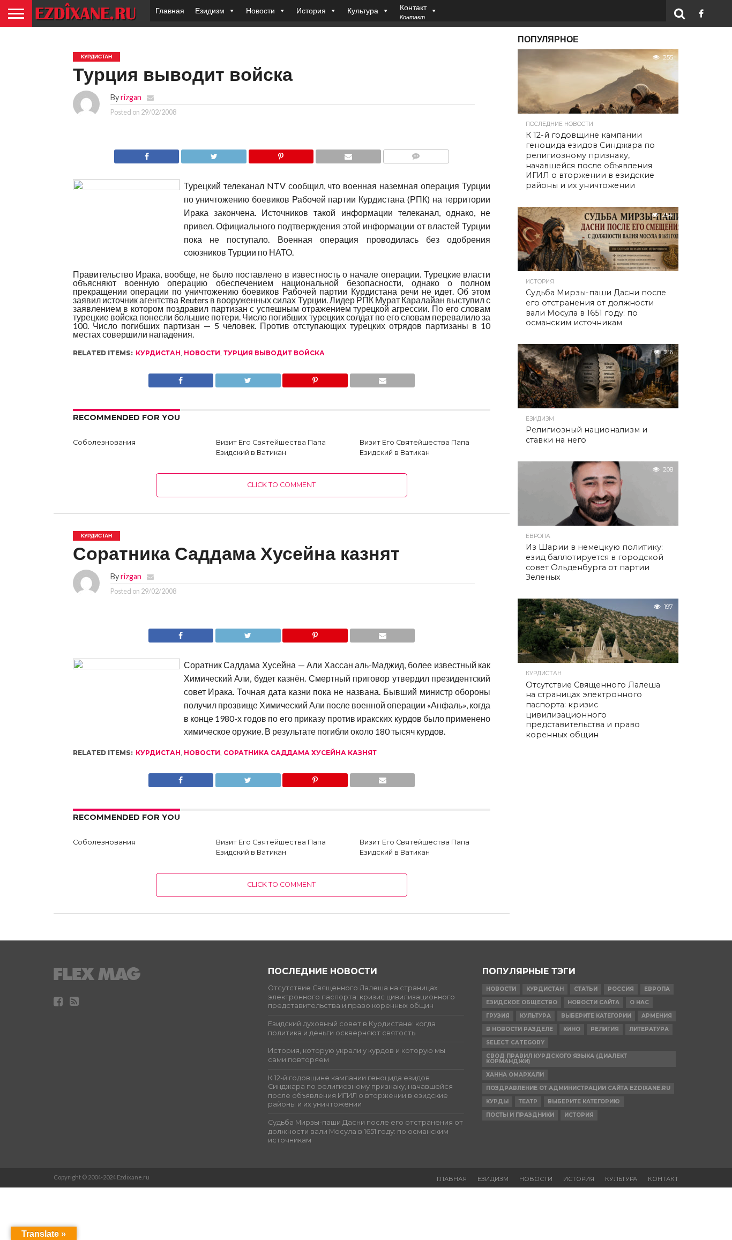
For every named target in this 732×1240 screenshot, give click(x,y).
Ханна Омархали (515, 1074)
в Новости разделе (519, 1029)
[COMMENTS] (416, 153)
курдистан (158, 353)
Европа (657, 988)
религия (605, 1029)
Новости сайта (593, 1002)
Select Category (515, 1042)
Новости (260, 10)
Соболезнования (104, 442)
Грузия (498, 1015)
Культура (362, 10)
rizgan (131, 97)
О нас (639, 1002)
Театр (528, 1101)
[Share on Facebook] (147, 153)
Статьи (585, 988)
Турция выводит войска (274, 353)
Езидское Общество (521, 1002)
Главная (169, 10)
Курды (497, 1101)
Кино (571, 1029)
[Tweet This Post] (213, 153)
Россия (621, 988)
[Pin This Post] (280, 153)
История (311, 10)
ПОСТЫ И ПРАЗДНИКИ (520, 1114)
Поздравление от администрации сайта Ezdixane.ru (578, 1088)
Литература (649, 1029)
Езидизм (210, 10)
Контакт (663, 1179)
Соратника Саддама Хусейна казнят (300, 753)
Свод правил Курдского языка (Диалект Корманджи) (556, 1058)
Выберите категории (596, 1015)
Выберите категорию (584, 1101)
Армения (656, 1015)
